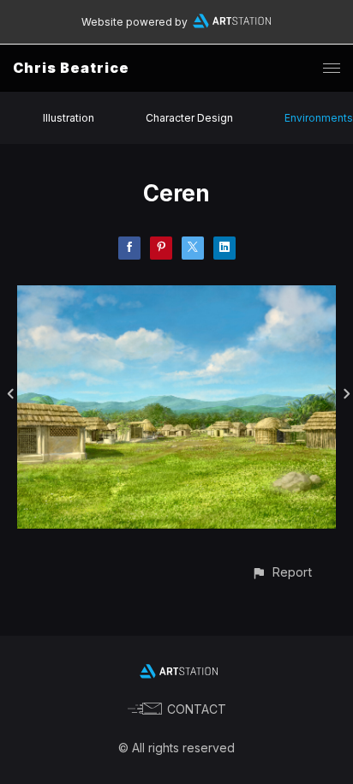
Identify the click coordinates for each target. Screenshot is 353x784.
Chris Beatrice (71, 67)
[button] (281, 571)
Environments (318, 117)
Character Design (189, 117)
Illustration (68, 117)
